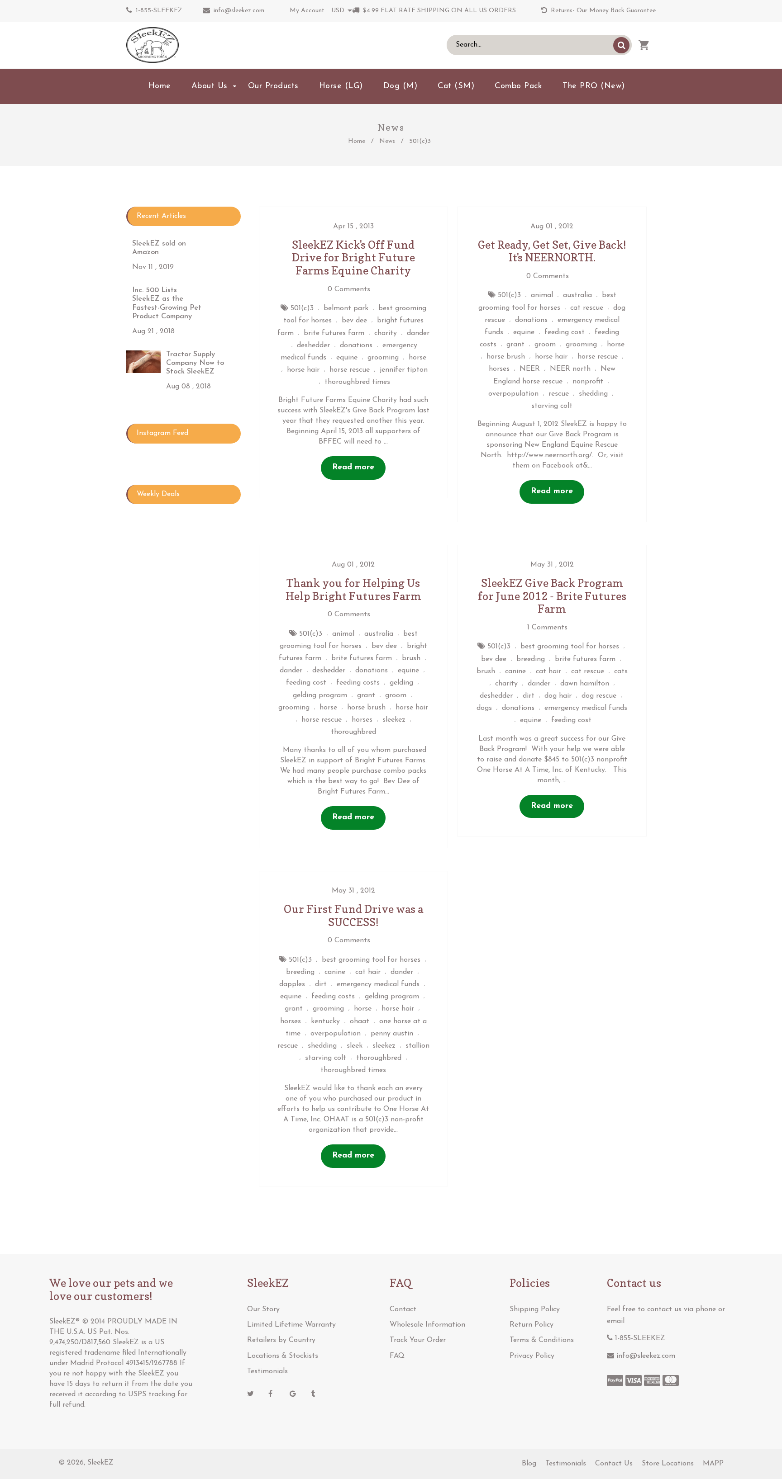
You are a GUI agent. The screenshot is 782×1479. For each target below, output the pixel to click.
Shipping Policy (535, 1309)
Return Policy (531, 1324)
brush (411, 658)
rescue (558, 393)
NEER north (570, 369)
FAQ (397, 1356)
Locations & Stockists (282, 1356)
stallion (417, 1045)
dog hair (558, 695)
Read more (353, 467)
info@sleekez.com (239, 10)
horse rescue (349, 369)
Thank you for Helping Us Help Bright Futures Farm (353, 589)
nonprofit (587, 381)
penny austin (392, 1033)
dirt (528, 695)
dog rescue (599, 695)
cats (621, 671)
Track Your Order (418, 1340)
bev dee (354, 320)
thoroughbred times (357, 382)
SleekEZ (100, 1462)
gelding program (320, 695)
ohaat (359, 1021)
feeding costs (358, 682)
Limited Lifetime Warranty (291, 1324)
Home (356, 141)
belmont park (346, 308)
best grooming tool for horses (569, 646)
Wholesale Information (427, 1324)
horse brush (505, 356)
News (387, 141)
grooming (383, 357)
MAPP (713, 1463)
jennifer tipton (404, 369)
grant (515, 344)
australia (577, 295)
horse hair (303, 369)
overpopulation (513, 393)
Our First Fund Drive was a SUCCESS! (353, 916)
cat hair (548, 671)
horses (499, 369)
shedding (593, 393)
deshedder (313, 345)
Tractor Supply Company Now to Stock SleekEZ (195, 363)
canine (515, 671)
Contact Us (614, 1463)
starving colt (551, 406)
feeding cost (564, 332)
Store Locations (668, 1463)
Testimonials (267, 1371)
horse (417, 357)
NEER (530, 369)
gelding (401, 682)
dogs (484, 708)
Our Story (263, 1309)
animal (542, 295)
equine (347, 357)
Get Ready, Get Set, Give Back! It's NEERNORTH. (552, 251)
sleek (354, 1045)
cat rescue (586, 308)
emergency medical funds (585, 708)
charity (385, 333)
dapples (292, 984)
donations (356, 345)
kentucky (325, 1021)
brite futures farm (334, 333)
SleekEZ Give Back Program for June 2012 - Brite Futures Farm (552, 596)
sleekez (393, 719)
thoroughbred (353, 732)
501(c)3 (302, 308)
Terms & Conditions (542, 1340)
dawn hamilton (584, 683)
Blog (529, 1463)
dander (418, 333)
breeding (530, 659)
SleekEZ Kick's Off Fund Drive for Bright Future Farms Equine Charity (353, 258)
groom (545, 344)
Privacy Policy (532, 1356)
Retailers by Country (281, 1340)
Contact (403, 1309)
